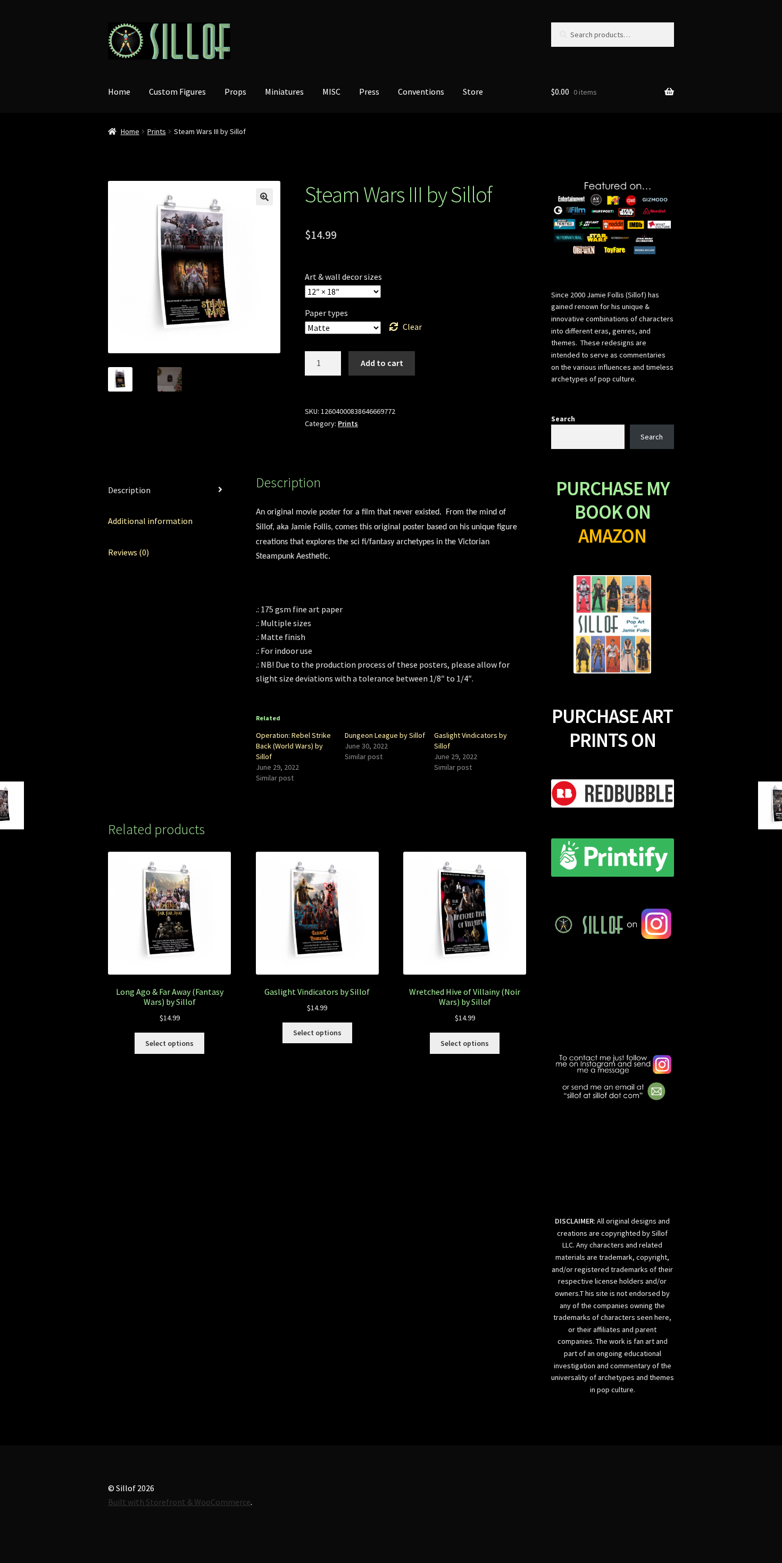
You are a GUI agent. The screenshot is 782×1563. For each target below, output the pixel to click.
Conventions (421, 91)
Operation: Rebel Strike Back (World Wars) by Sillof (293, 745)
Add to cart (382, 363)
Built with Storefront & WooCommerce (179, 1502)
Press (369, 91)
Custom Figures (177, 91)
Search (563, 418)
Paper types (326, 312)
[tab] (169, 490)
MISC (331, 91)
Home (119, 91)
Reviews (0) (128, 552)
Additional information (150, 521)
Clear (412, 326)
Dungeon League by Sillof (385, 735)
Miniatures (284, 91)
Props (235, 91)
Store (473, 91)
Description (129, 490)
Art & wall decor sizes (343, 276)
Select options (169, 1043)
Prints (156, 131)
